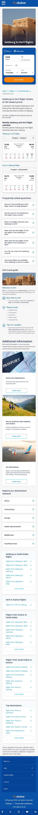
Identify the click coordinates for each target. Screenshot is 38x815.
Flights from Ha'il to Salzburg (16, 605)
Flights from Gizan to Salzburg (13, 688)
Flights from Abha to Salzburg (16, 667)
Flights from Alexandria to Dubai (15, 732)
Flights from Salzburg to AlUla (16, 565)
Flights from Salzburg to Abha (16, 561)
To (22, 57)
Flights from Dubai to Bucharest (13, 711)
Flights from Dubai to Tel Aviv (16, 727)
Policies (9, 803)
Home (4, 91)
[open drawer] (3, 2)
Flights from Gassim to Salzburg (14, 682)
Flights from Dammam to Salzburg (15, 676)
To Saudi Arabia (23, 91)
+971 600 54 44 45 (19, 807)
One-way (19, 51)
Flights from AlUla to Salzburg (16, 671)
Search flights (18, 80)
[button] (19, 205)
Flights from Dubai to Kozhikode (13, 722)
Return (9, 51)
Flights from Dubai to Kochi (16, 717)
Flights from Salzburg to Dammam (14, 570)
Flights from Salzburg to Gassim (14, 576)
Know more (16, 391)
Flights (12, 91)
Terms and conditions (23, 803)
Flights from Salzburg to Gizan (14, 582)
